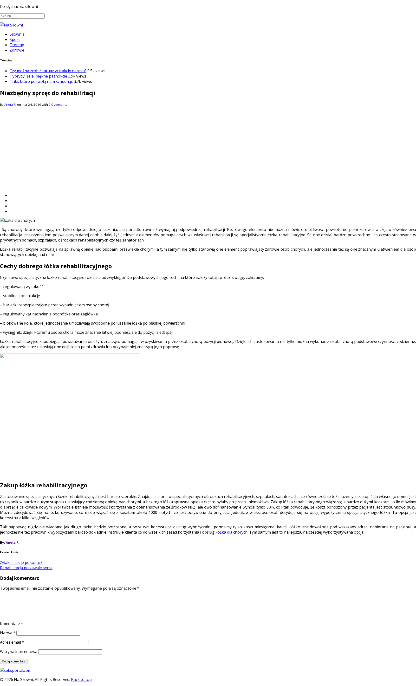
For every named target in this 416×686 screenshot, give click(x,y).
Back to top (81, 679)
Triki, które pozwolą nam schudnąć (41, 81)
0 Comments (58, 104)
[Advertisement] (208, 155)
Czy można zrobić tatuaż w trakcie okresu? (48, 70)
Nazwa (7, 632)
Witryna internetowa (18, 651)
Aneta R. (10, 104)
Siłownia (17, 34)
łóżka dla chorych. (231, 532)
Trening (17, 44)
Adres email (12, 642)
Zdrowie (17, 50)
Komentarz (11, 623)
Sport (15, 39)
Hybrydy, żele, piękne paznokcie (38, 76)
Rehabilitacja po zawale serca (26, 567)
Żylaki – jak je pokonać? (21, 562)
